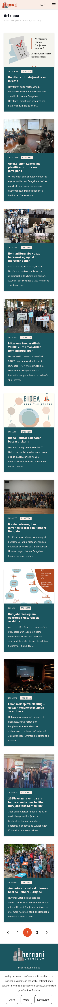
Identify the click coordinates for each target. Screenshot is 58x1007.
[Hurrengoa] (46, 932)
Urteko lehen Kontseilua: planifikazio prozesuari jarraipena (25, 167)
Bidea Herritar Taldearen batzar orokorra (24, 439)
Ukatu (26, 999)
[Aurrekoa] (8, 932)
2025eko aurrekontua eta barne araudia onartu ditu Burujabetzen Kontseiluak (25, 801)
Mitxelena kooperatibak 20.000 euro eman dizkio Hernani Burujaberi (24, 346)
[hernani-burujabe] (9, 5)
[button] (43, 4)
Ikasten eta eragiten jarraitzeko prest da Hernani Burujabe (27, 527)
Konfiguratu (43, 999)
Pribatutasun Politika (29, 967)
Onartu (12, 999)
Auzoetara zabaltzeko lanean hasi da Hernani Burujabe (28, 890)
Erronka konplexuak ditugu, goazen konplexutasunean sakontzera (26, 707)
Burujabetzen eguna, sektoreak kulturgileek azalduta (23, 617)
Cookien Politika (31, 990)
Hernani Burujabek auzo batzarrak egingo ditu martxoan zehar (24, 257)
